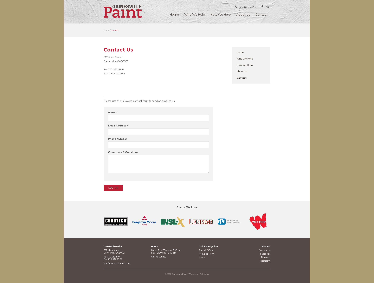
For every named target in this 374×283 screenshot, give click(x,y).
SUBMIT (113, 187)
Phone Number (117, 139)
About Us (243, 14)
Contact (261, 14)
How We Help (220, 14)
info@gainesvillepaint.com (117, 263)
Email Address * (118, 125)
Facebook (265, 254)
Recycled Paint (206, 254)
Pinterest (265, 257)
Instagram (265, 261)
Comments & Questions (123, 152)
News (202, 257)
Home (174, 14)
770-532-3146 (247, 6)
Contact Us (264, 250)
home (106, 30)
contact (114, 30)
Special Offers (206, 250)
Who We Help (194, 14)
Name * (112, 112)
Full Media (204, 274)
